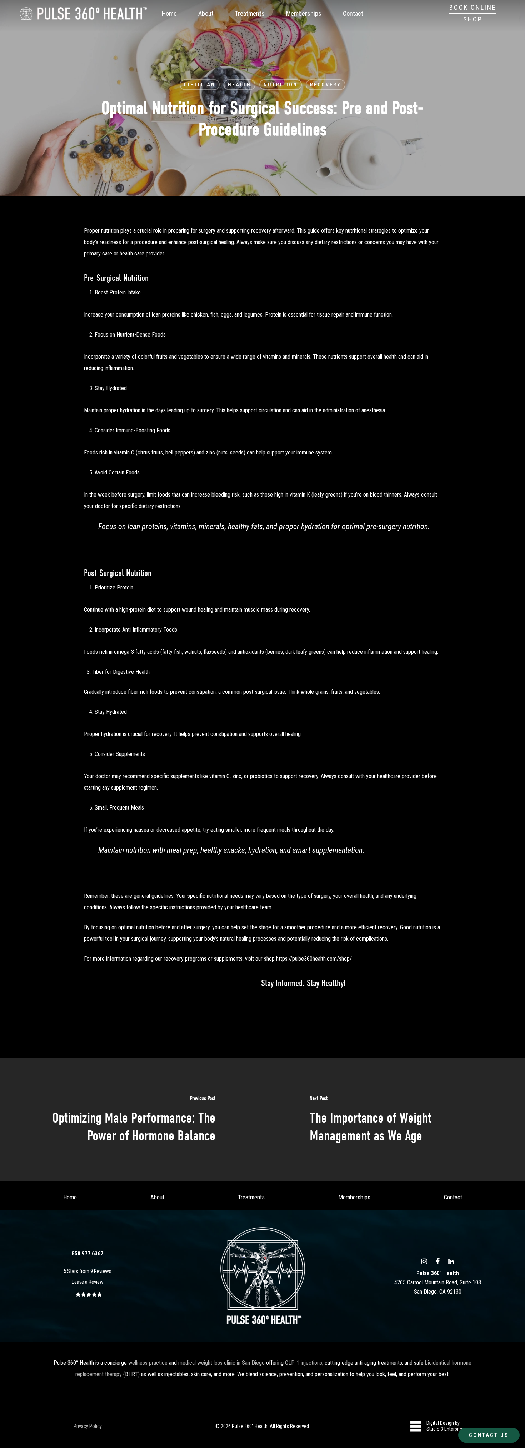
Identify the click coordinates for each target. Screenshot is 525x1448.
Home (70, 1197)
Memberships (354, 1197)
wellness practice (148, 1362)
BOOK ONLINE (472, 7)
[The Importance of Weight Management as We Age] (393, 1119)
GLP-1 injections (303, 1362)
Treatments (251, 1197)
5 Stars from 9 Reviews (87, 1271)
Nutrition (281, 85)
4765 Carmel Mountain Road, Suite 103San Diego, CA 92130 (437, 1282)
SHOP (472, 19)
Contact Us (489, 1435)
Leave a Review (88, 1282)
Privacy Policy (88, 1426)
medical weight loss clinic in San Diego (221, 1362)
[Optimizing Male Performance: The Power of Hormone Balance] (131, 1119)
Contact (453, 1197)
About (157, 1197)
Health (239, 85)
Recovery (325, 85)
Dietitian (199, 85)
